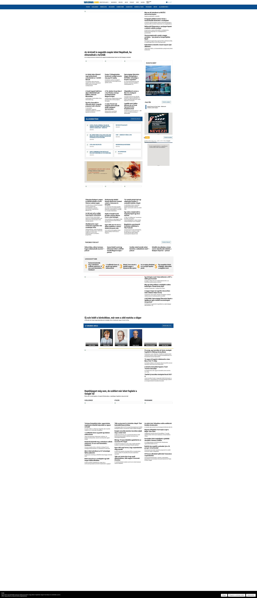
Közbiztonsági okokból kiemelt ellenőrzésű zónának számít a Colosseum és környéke (113, 202)
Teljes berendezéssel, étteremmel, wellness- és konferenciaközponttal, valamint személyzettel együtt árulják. (97, 438)
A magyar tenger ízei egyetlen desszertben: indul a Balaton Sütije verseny (157, 291)
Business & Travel (139, 6)
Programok (149, 6)
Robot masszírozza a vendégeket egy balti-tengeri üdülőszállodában (97, 459)
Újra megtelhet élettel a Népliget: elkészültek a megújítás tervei (165, 266)
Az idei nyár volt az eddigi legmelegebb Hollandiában (93, 214)
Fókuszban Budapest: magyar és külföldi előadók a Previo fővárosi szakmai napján (94, 201)
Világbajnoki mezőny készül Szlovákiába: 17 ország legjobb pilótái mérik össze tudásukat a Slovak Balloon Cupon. (157, 435)
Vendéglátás (103, 6)
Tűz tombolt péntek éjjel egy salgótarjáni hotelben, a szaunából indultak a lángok (132, 201)
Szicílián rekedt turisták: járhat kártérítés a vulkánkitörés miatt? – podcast (140, 248)
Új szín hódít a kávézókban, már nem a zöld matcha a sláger (113, 317)
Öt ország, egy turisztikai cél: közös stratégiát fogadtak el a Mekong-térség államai (157, 351)
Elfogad (224, 595)
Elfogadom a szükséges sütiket (236, 595)
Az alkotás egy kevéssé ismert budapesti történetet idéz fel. (158, 427)
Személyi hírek (120, 6)
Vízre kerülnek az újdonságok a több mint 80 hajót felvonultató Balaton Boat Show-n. (113, 220)
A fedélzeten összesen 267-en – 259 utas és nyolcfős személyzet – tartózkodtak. (132, 112)
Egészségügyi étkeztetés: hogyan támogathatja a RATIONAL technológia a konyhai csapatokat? (131, 77)
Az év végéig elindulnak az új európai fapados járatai (147, 266)
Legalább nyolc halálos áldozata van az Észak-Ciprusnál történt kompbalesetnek (130, 106)
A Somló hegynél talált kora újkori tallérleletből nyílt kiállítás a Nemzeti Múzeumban (94, 93)
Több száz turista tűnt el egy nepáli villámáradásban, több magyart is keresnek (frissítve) (127, 458)
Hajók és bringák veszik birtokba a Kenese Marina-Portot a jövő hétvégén (112, 215)
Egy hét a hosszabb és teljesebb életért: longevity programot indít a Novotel (93, 104)
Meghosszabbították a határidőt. (152, 16)
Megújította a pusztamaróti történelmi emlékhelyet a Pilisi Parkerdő (132, 226)
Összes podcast (166, 242)
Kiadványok (114, 2)
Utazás (88, 6)
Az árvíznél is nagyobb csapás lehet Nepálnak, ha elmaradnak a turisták (108, 53)
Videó (137, 2)
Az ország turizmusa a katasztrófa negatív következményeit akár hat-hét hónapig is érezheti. (108, 57)
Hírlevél (121, 2)
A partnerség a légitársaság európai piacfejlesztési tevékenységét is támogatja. (113, 100)
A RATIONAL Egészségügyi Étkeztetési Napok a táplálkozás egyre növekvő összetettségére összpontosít (158, 300)
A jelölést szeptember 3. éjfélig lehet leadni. (154, 288)
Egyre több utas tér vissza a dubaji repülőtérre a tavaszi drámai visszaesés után (113, 226)
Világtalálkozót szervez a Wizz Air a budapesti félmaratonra (131, 92)
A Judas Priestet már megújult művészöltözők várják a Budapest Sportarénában (112, 106)
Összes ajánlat (166, 102)
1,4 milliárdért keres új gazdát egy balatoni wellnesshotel (112, 266)
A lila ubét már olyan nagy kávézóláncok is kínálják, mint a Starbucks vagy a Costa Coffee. (107, 320)
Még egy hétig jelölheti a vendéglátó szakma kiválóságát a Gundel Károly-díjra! (157, 285)
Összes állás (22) (135, 119)
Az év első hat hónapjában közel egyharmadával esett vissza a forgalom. (112, 231)
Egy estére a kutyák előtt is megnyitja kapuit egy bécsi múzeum (132, 213)
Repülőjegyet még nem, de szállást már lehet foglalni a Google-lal (111, 392)
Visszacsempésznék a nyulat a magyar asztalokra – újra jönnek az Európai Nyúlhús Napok (157, 37)
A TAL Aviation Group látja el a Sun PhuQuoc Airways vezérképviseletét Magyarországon (113, 93)
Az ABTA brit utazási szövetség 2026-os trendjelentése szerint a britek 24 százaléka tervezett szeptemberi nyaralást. (127, 453)
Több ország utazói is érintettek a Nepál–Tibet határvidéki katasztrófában (128, 424)
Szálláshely (95, 6)
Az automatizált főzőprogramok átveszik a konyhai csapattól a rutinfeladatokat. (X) (131, 83)
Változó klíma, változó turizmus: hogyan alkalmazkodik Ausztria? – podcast (94, 248)
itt (164, 147)
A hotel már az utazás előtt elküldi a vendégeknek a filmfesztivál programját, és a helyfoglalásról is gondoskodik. (156, 31)
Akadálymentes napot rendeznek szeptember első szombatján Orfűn (94, 225)
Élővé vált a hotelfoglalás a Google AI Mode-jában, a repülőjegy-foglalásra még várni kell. (106, 396)
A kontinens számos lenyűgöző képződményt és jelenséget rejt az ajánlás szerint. (113, 81)
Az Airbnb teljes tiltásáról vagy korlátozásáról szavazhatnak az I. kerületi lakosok (93, 77)
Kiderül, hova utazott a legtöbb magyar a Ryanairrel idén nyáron (129, 266)
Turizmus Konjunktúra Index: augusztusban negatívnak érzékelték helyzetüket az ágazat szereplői (98, 425)
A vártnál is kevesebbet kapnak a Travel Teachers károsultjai (156, 367)
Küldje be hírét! (149, 2)
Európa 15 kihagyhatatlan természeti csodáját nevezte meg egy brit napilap (113, 76)
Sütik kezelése (250, 595)
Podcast (132, 2)
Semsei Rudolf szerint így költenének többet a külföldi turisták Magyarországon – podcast (115, 249)
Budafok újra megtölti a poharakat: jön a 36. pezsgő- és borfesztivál (157, 447)
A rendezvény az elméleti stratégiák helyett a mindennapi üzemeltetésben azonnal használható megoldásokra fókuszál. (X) (94, 208)
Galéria (142, 2)
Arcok (126, 2)
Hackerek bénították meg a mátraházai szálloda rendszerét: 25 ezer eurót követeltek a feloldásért (95, 266)
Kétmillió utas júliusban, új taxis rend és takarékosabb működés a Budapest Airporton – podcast (161, 248)
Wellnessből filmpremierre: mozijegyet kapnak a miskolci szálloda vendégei (158, 27)
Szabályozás (129, 6)
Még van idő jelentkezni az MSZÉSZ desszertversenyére (154, 13)
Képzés (155, 6)
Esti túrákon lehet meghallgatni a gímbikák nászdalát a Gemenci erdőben (156, 439)
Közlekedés (112, 6)
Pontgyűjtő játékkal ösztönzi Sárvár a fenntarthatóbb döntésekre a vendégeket (156, 19)
